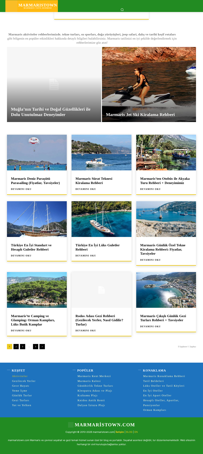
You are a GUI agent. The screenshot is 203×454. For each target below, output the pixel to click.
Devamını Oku (21, 189)
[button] (122, 9)
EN (136, 431)
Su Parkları (122, 14)
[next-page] (42, 346)
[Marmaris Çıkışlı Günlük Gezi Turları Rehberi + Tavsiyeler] (166, 290)
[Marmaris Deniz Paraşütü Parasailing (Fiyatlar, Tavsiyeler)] (37, 152)
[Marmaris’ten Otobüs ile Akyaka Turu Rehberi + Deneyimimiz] (166, 152)
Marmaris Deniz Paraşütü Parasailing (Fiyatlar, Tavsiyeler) (35, 181)
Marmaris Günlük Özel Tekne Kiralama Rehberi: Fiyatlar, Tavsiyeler (162, 249)
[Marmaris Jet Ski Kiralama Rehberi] (149, 84)
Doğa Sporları (69, 14)
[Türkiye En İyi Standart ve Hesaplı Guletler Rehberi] (37, 219)
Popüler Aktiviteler (97, 14)
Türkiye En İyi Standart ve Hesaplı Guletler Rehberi (31, 247)
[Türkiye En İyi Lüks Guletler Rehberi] (101, 219)
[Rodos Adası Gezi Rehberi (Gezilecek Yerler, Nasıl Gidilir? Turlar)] (101, 290)
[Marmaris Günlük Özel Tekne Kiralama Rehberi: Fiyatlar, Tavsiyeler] (166, 219)
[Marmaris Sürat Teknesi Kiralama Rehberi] (101, 152)
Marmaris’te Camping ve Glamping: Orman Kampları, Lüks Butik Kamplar (33, 320)
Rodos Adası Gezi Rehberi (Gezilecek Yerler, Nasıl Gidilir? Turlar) (99, 320)
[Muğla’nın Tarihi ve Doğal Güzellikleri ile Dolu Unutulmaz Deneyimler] (54, 84)
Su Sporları (143, 14)
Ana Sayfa (17, 17)
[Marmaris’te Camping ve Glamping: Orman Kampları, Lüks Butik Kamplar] (37, 290)
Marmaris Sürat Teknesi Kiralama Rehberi (93, 181)
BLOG (129, 431)
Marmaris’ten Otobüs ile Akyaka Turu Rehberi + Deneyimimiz (165, 181)
